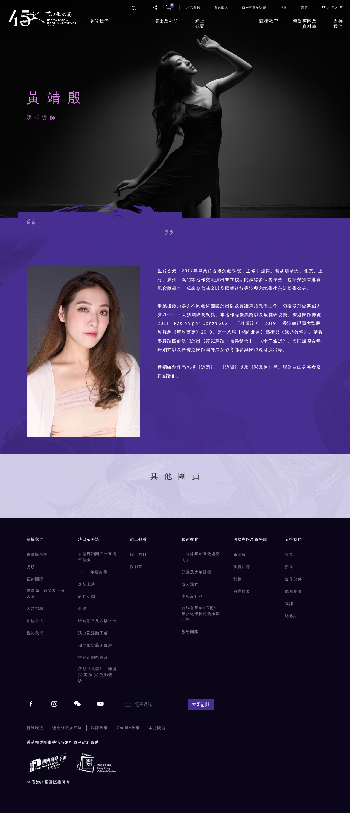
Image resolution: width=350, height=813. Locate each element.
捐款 (283, 7)
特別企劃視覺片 (93, 657)
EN (324, 7)
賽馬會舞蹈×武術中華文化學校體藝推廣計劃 (201, 613)
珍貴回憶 (241, 566)
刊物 (237, 578)
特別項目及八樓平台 (97, 620)
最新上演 (86, 584)
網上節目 (138, 554)
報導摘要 (241, 591)
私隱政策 (99, 727)
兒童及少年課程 (196, 571)
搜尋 (134, 7)
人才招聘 (35, 608)
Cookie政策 (128, 727)
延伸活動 (86, 596)
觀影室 (136, 566)
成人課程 (190, 584)
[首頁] (41, 15)
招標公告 (35, 620)
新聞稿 (239, 554)
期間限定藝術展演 (95, 645)
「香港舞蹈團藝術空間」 (201, 556)
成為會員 (293, 591)
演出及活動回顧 (93, 633)
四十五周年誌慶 (254, 7)
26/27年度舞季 (92, 571)
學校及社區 (192, 596)
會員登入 (221, 7)
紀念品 (291, 615)
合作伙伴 (293, 578)
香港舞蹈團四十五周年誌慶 (97, 556)
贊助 (289, 566)
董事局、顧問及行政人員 (46, 593)
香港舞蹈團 (37, 554)
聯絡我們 (35, 633)
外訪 (82, 608)
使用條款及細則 (67, 727)
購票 (304, 7)
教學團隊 (190, 631)
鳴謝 (289, 603)
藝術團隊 (35, 578)
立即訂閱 (201, 704)
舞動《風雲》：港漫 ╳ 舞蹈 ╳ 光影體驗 (97, 674)
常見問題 (157, 727)
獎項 (31, 566)
